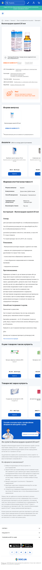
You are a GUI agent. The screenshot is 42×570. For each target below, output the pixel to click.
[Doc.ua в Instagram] (16, 552)
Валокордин (16, 79)
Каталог (12, 20)
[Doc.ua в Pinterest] (30, 552)
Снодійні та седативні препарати (19, 76)
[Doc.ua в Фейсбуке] (12, 552)
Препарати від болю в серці (17, 73)
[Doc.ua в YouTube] (25, 552)
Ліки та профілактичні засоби (24, 20)
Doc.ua (4, 563)
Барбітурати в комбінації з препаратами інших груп (26, 70)
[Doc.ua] (3, 3)
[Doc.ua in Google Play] (27, 546)
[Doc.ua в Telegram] (21, 552)
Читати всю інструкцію (10, 338)
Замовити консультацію (30, 434)
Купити (14, 174)
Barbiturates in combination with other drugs (25, 82)
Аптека (6, 20)
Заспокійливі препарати (17, 75)
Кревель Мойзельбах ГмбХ (17, 84)
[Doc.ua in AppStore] (15, 546)
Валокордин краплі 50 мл (12, 123)
